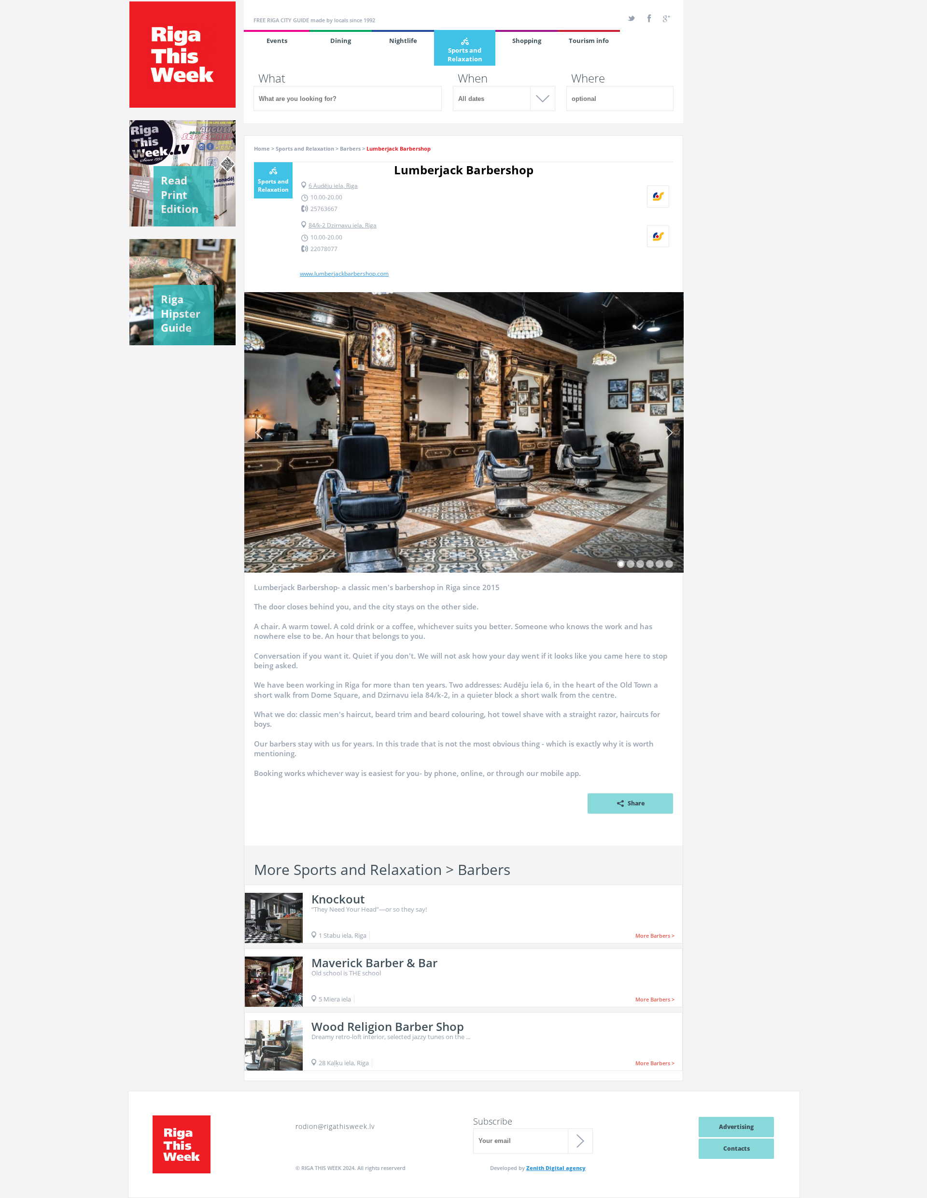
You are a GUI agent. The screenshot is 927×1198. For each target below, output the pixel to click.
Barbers (350, 148)
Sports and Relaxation (465, 54)
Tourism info (589, 40)
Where (588, 78)
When (473, 78)
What (271, 78)
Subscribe (492, 1121)
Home (262, 148)
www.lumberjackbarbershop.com (344, 274)
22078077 (323, 249)
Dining (340, 40)
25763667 (323, 209)
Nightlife (403, 40)
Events (277, 40)
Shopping (526, 40)
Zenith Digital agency (556, 1167)
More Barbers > (654, 935)
